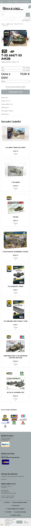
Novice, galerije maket (20, 502)
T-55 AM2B (15, 182)
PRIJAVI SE (4, 479)
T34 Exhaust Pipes (15, 286)
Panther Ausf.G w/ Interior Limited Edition (15, 357)
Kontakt (8, 512)
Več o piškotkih (26, 522)
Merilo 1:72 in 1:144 (18, 24)
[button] (28, 39)
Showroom (16, 505)
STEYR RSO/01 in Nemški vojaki (15, 252)
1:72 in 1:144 (5, 25)
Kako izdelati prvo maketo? (16, 508)
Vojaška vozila (9, 24)
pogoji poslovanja (20, 512)
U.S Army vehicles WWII (15, 147)
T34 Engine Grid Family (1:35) (15, 321)
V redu (19, 522)
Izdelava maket (16, 515)
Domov (3, 24)
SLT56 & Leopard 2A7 (15, 392)
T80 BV (15, 217)
